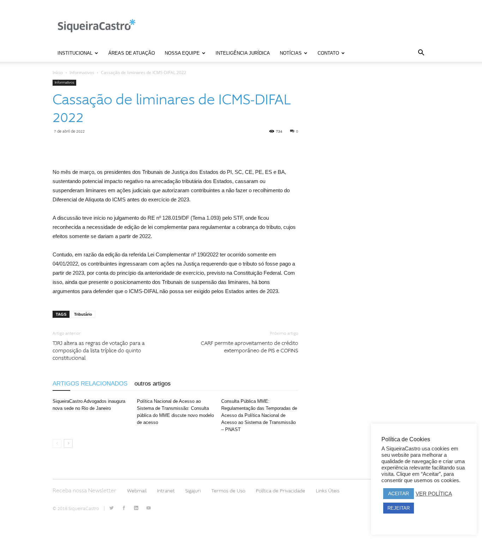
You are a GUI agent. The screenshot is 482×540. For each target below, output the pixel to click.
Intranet (166, 491)
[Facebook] (124, 508)
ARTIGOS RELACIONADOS (90, 383)
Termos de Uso (228, 491)
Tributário (83, 314)
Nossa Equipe (182, 53)
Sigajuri (193, 491)
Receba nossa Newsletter (84, 490)
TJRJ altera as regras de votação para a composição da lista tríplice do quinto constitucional (99, 351)
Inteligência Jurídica (243, 53)
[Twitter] (111, 508)
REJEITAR (398, 508)
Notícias (291, 53)
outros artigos (152, 383)
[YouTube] (148, 508)
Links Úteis (327, 491)
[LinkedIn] (136, 508)
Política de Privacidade (280, 491)
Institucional (75, 53)
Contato (328, 53)
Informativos (82, 72)
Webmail (136, 491)
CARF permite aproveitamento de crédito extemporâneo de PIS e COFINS (249, 347)
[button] (420, 53)
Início (58, 72)
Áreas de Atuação (131, 53)
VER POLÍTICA (434, 494)
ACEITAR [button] (398, 493)
